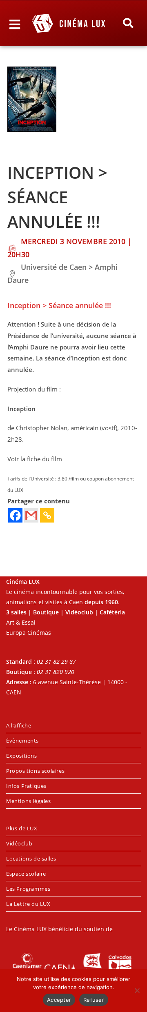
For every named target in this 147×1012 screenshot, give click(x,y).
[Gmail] (31, 515)
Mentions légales (28, 801)
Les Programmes (28, 888)
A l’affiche (18, 725)
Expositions (21, 755)
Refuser (93, 999)
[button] (128, 23)
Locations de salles (31, 858)
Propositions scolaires (35, 770)
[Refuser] (137, 990)
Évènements (22, 740)
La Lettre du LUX (28, 903)
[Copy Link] (47, 515)
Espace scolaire (26, 873)
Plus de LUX (22, 828)
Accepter (59, 999)
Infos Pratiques (26, 786)
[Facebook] (15, 515)
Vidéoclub (19, 843)
